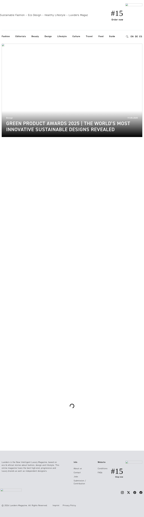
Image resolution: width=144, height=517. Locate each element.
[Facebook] (141, 492)
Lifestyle (62, 36)
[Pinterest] (134, 492)
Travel (89, 36)
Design (48, 36)
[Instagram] (122, 492)
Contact (77, 472)
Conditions (102, 468)
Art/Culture (55, 275)
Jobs (76, 476)
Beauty (35, 36)
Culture (76, 36)
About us (78, 468)
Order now (117, 19)
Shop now (119, 477)
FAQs (100, 472)
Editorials (20, 36)
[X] (128, 492)
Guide (112, 36)
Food (101, 36)
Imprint (56, 505)
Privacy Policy (69, 505)
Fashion (6, 36)
